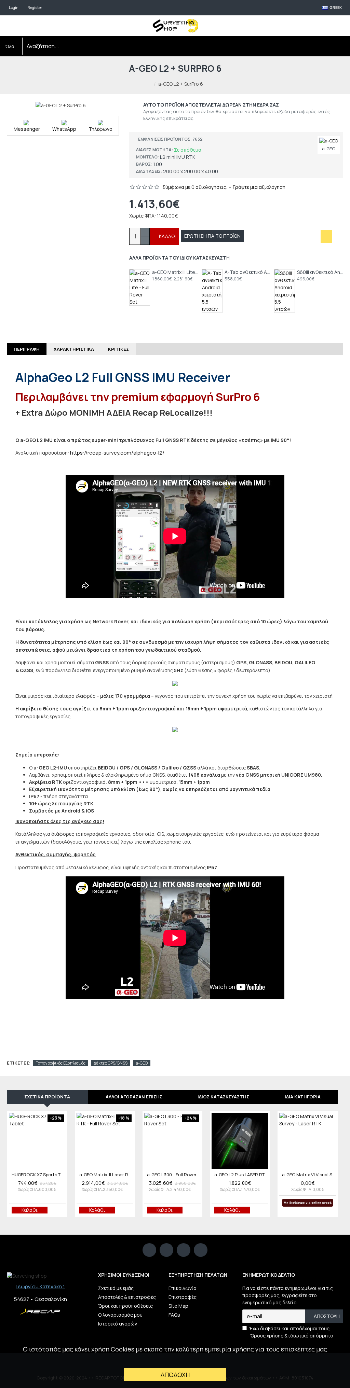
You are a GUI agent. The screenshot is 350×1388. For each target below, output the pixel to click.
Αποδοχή (175, 1375)
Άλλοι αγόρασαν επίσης (134, 1097)
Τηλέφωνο (100, 129)
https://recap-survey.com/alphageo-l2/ (117, 452)
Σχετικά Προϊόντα (47, 1097)
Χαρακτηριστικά (74, 349)
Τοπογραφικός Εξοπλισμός (60, 1063)
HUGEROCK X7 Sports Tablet (39, 1175)
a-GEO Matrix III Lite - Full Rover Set (175, 272)
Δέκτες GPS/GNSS (110, 1063)
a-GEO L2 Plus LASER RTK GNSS (241, 1175)
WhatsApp (64, 129)
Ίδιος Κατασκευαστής (223, 1097)
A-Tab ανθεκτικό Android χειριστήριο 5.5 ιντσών (248, 272)
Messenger (27, 125)
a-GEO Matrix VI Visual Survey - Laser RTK (309, 1175)
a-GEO (142, 1063)
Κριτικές (118, 349)
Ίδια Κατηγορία (303, 1097)
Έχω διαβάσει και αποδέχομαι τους (291, 1332)
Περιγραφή (27, 349)
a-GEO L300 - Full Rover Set (174, 1175)
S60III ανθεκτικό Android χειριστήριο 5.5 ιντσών (320, 272)
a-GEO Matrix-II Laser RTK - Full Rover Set (106, 1175)
